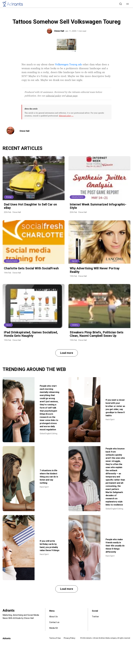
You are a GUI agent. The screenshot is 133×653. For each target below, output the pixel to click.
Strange (9, 197)
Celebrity (75, 325)
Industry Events (77, 197)
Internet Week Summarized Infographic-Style (98, 206)
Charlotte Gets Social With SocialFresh (31, 268)
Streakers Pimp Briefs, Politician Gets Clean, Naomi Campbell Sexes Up (96, 334)
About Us (53, 616)
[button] (127, 4)
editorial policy (53, 95)
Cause (8, 325)
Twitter (95, 616)
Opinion (74, 261)
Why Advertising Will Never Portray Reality (94, 270)
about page (71, 95)
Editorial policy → (66, 116)
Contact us (54, 622)
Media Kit (53, 628)
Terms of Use (55, 638)
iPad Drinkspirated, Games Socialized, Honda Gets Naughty (31, 334)
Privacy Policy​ (69, 638)
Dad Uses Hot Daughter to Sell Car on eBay (30, 206)
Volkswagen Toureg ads (68, 64)
